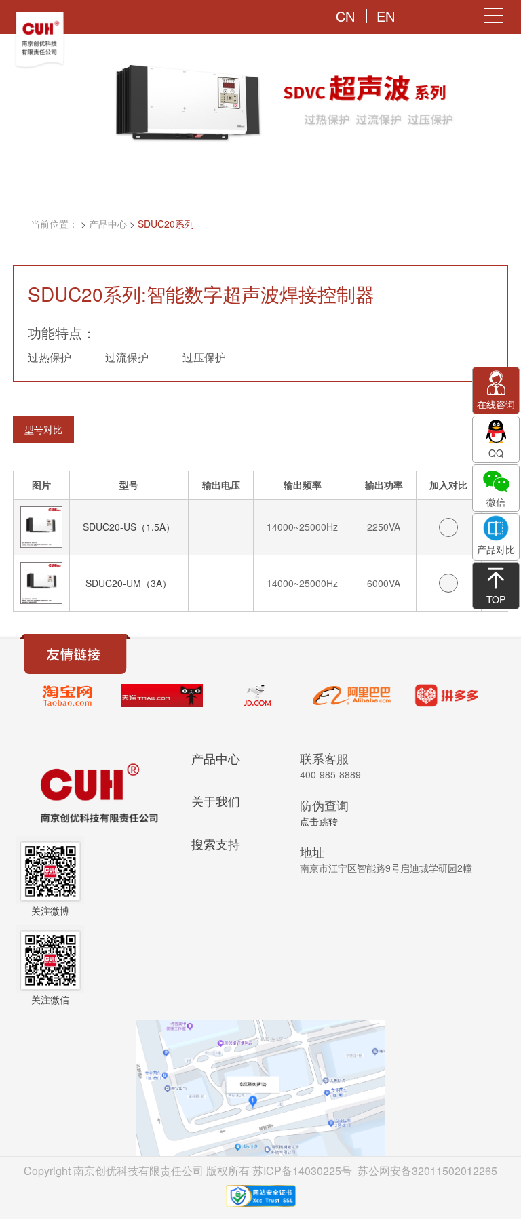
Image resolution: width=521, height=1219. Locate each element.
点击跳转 (319, 821)
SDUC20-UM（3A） (128, 583)
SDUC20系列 (166, 224)
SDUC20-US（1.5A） (129, 527)
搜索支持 (215, 843)
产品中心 (108, 224)
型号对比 (43, 429)
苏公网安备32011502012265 (427, 1170)
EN (386, 16)
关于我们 (215, 801)
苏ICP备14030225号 (302, 1170)
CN (345, 16)
